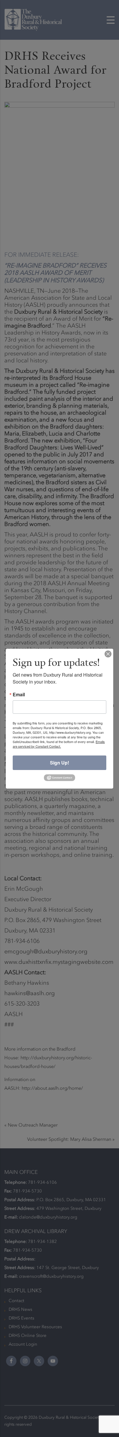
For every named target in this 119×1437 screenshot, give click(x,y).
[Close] (108, 653)
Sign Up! (59, 762)
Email (19, 694)
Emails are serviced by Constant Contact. (59, 744)
